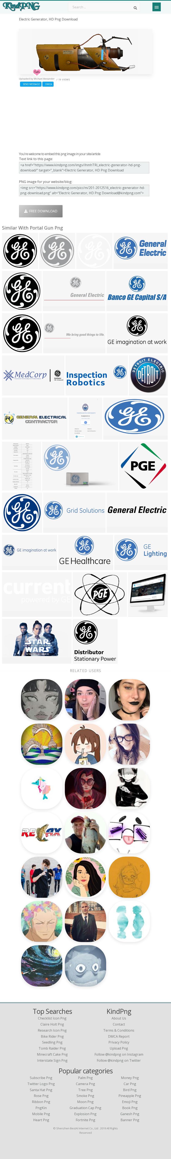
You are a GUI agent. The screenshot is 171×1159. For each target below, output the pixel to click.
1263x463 (10, 614)
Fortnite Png (85, 1120)
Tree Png (85, 1090)
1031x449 (122, 266)
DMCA (48, 84)
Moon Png (85, 1101)
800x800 (10, 309)
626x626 (10, 530)
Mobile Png (41, 1114)
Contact (119, 1024)
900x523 (111, 437)
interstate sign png (52, 1060)
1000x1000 (67, 567)
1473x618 (115, 309)
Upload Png (119, 1048)
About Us (119, 1018)
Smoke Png (85, 1095)
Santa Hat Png (41, 1090)
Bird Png (130, 1090)
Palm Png (85, 1077)
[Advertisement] (85, 118)
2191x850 (51, 309)
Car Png (130, 1084)
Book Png (130, 1108)
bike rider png (52, 1036)
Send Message (31, 84)
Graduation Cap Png (85, 1108)
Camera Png (85, 1084)
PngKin (41, 1108)
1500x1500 (85, 266)
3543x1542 (123, 567)
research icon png (52, 1030)
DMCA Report (119, 1036)
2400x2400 (11, 266)
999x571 (51, 530)
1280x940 (50, 488)
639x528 (80, 614)
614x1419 (10, 488)
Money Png (130, 1077)
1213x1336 (137, 614)
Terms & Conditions (118, 1030)
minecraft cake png (52, 1054)
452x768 (76, 437)
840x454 (10, 661)
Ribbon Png (41, 1101)
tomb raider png (52, 1048)
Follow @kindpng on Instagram (118, 1054)
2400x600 (10, 437)
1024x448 (74, 393)
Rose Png (41, 1095)
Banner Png (130, 1120)
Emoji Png (130, 1101)
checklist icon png (52, 1018)
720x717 (10, 351)
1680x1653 (82, 661)
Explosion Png (85, 1114)
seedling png (52, 1042)
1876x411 (10, 567)
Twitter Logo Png (41, 1084)
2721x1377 (116, 351)
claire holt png (52, 1024)
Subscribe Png (41, 1077)
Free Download (42, 211)
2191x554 (51, 351)
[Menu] (156, 7)
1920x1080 (138, 393)
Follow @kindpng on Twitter (119, 1060)
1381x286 (10, 393)
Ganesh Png (129, 1114)
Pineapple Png (129, 1095)
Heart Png (41, 1120)
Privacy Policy (118, 1042)
